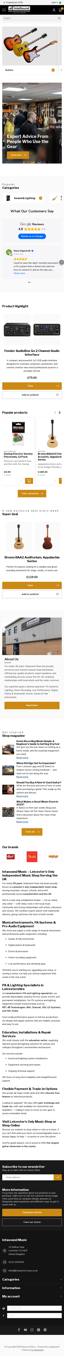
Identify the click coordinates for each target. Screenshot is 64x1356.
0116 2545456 (16, 1262)
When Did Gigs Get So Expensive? (36, 763)
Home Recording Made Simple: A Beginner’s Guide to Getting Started (37, 742)
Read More (32, 705)
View (30, 385)
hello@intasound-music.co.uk (23, 1270)
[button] (2, 262)
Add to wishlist (30, 394)
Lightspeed (54, 1346)
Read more (22, 757)
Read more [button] (19, 273)
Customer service (32, 1212)
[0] (60, 10)
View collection (30, 493)
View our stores (32, 1222)
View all (30, 831)
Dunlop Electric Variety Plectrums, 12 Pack (18, 455)
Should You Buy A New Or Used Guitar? (38, 782)
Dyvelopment (37, 1350)
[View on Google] (9, 252)
